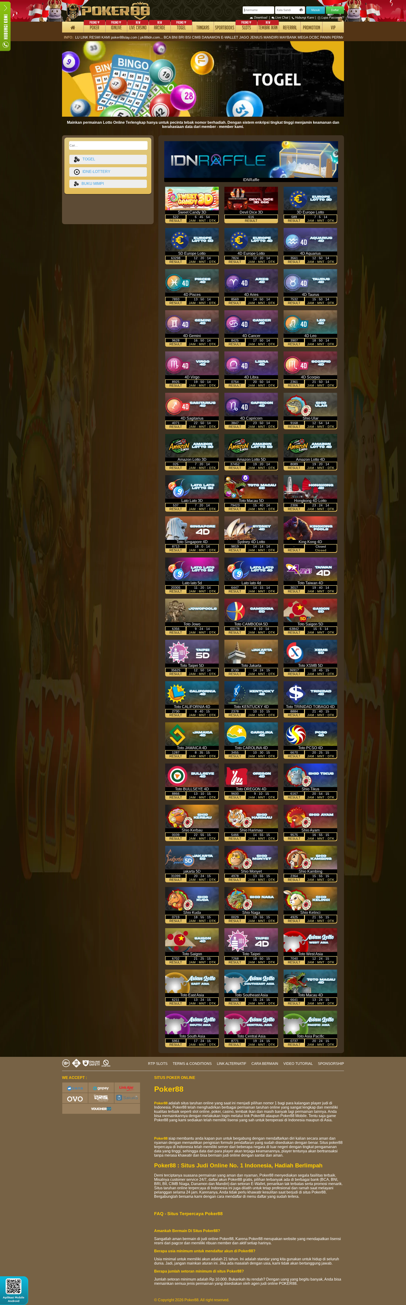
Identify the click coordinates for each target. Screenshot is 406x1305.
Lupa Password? (332, 17)
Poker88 (161, 1103)
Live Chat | (282, 17)
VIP (333, 28)
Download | (262, 17)
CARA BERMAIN (264, 1064)
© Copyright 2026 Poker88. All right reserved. (191, 1300)
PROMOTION (311, 28)
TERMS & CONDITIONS (192, 1064)
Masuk (315, 10)
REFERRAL (290, 28)
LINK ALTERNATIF (231, 1064)
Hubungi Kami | (305, 17)
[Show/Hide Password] (301, 10)
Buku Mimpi (91, 184)
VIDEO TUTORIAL (298, 1064)
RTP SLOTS (158, 1064)
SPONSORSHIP (331, 1064)
